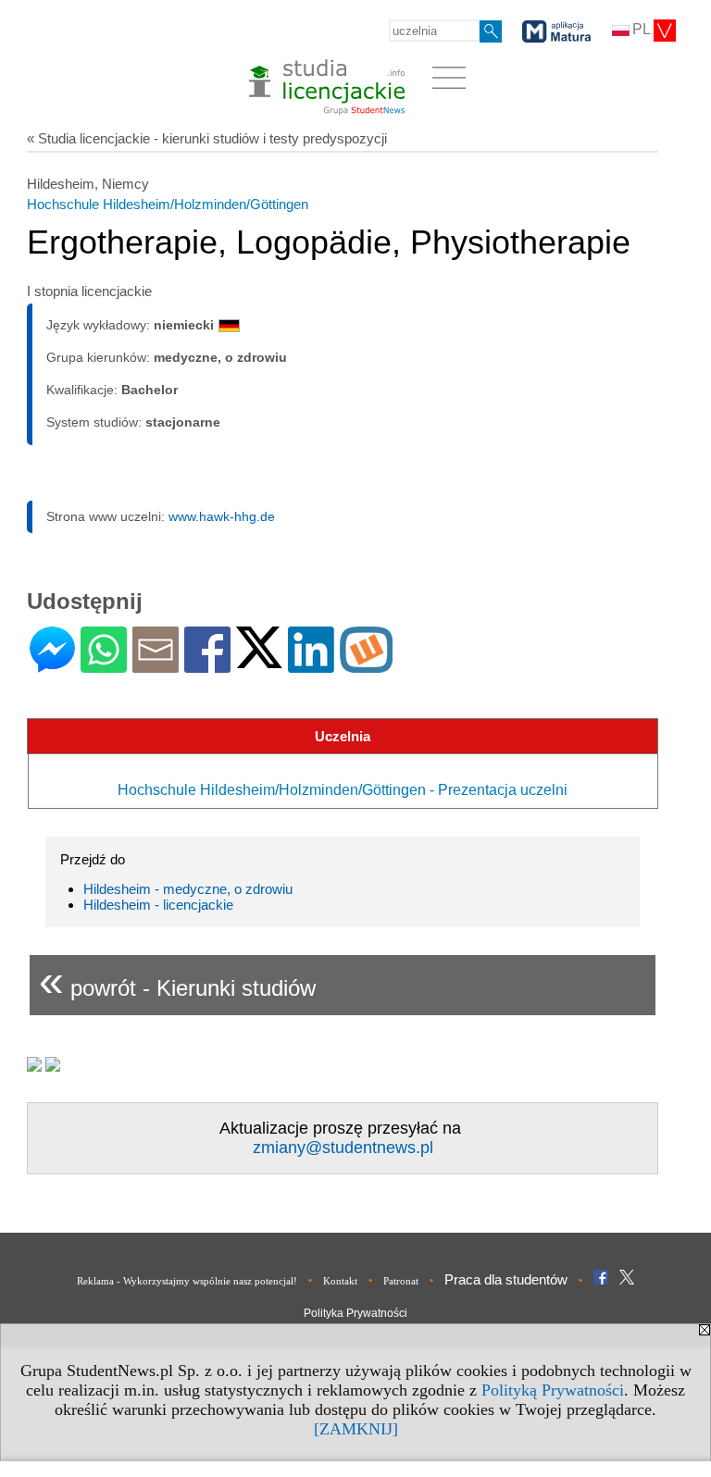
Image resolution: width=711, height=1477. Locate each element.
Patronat (400, 1280)
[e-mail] (155, 664)
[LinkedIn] (311, 664)
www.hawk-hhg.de (221, 516)
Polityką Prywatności (552, 1390)
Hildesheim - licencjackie (158, 904)
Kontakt (340, 1280)
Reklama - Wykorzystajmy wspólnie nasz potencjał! (187, 1280)
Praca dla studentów (506, 1279)
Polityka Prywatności (355, 1313)
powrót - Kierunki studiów (177, 980)
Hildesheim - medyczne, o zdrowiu (188, 889)
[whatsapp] (104, 664)
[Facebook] (207, 664)
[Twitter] (259, 660)
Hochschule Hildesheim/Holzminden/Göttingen (167, 204)
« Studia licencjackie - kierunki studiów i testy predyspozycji (207, 138)
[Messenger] (52, 664)
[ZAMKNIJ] (356, 1429)
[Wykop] (366, 664)
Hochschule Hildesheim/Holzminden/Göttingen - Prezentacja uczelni (343, 790)
